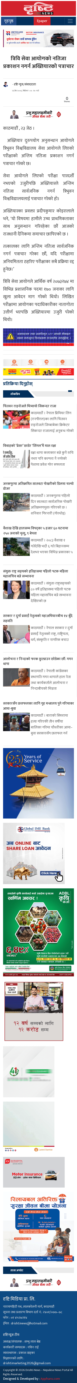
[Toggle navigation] (70, 21)
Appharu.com (50, 1379)
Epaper (42, 21)
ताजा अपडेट (16, 1270)
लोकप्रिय (15, 394)
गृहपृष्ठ (8, 21)
